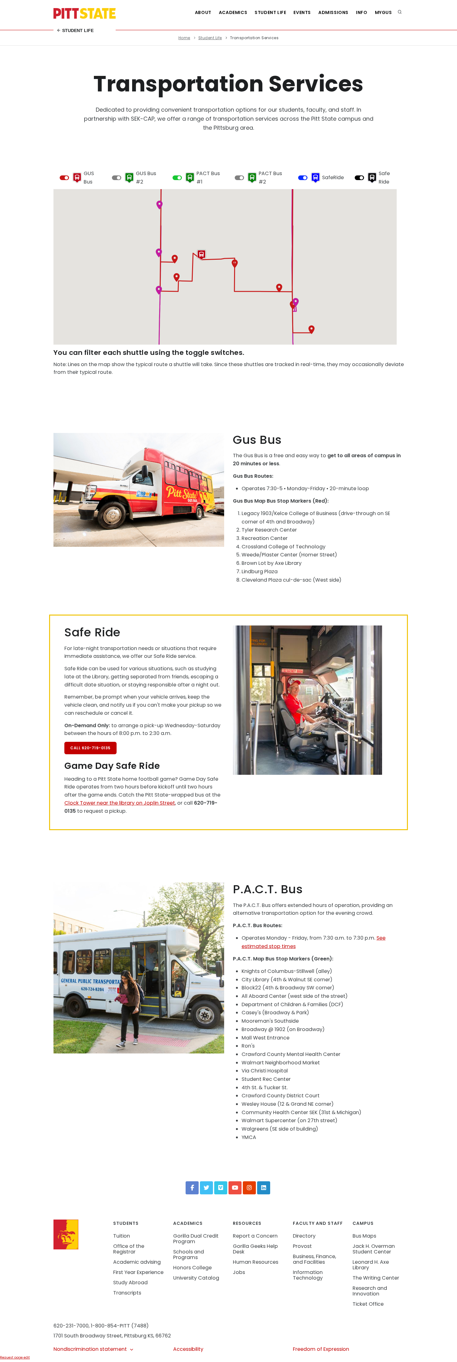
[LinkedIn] (263, 1187)
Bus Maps (364, 1235)
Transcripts (127, 1292)
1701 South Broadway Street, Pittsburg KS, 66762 (112, 1335)
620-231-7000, (71, 1325)
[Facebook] (192, 1187)
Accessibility (188, 1349)
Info (361, 12)
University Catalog (196, 1277)
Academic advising (137, 1262)
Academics (233, 12)
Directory (304, 1235)
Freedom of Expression (321, 1349)
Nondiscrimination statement (90, 1349)
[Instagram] (249, 1187)
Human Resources (255, 1262)
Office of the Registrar (128, 1249)
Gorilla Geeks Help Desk (255, 1249)
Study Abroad (130, 1282)
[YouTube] (235, 1187)
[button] (311, 329)
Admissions (333, 12)
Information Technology (308, 1275)
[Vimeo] (220, 1187)
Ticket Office (368, 1304)
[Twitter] (206, 1187)
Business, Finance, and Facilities (314, 1259)
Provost (302, 1246)
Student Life (77, 30)
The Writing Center (376, 1277)
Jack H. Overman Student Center (374, 1249)
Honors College (192, 1267)
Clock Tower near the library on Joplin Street (119, 803)
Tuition (121, 1235)
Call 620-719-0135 (90, 748)
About (203, 12)
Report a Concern (255, 1235)
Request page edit (15, 1357)
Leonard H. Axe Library (371, 1264)
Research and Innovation (370, 1291)
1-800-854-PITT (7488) (120, 1325)
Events (302, 12)
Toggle (64, 177)
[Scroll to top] (442, 1351)
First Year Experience (138, 1272)
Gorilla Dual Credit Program (196, 1238)
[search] (400, 12)
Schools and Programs (188, 1254)
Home (184, 37)
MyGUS (383, 12)
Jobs (239, 1272)
